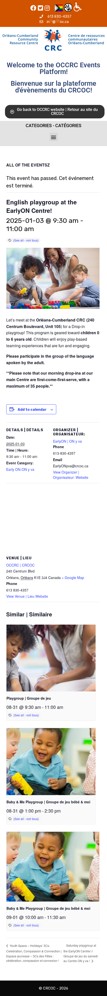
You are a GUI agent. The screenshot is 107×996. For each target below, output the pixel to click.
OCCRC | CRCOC (20, 565)
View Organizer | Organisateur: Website (70, 475)
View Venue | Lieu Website (27, 596)
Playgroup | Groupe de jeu (28, 698)
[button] (54, 137)
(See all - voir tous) (26, 240)
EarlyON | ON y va (67, 441)
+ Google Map (73, 577)
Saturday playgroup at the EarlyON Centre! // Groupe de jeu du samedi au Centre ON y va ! (80, 953)
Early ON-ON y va (20, 469)
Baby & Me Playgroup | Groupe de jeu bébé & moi (48, 801)
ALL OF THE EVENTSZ (28, 165)
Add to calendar (32, 410)
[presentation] (51, 658)
